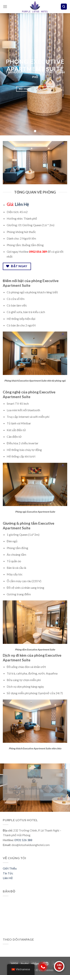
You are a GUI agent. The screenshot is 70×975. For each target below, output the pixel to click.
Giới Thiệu (10, 868)
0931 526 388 (23, 840)
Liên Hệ (22, 204)
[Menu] (5, 6)
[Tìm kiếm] (64, 7)
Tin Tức (8, 873)
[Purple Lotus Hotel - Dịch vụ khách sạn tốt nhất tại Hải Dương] (35, 6)
